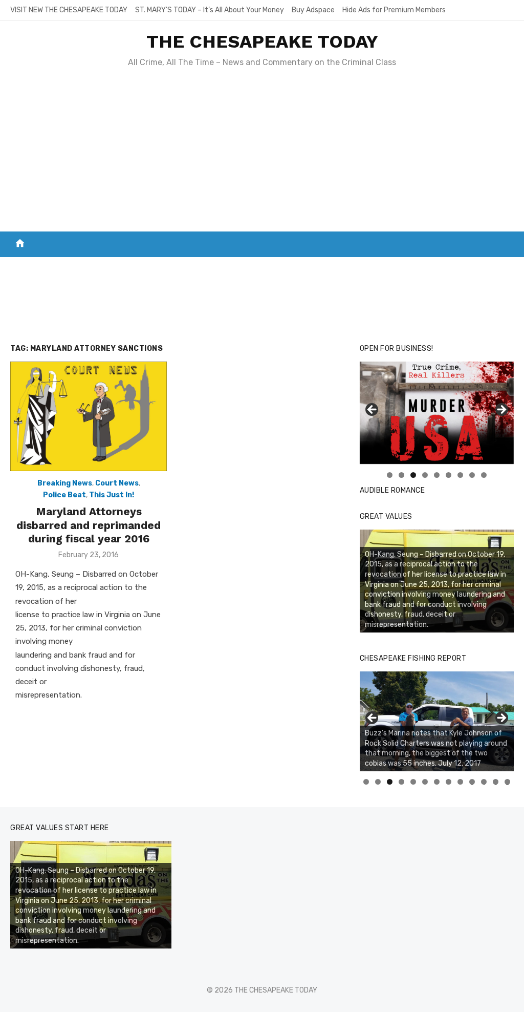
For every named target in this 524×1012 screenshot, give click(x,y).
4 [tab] (425, 475)
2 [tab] (401, 475)
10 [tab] (472, 782)
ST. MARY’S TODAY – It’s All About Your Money (209, 10)
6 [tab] (448, 475)
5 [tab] (437, 475)
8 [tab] (472, 475)
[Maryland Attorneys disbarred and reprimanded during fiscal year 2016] (88, 416)
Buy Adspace (313, 10)
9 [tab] (484, 475)
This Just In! (111, 495)
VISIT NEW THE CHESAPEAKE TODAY (68, 10)
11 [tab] (484, 782)
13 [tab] (507, 782)
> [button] (501, 410)
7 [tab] (460, 475)
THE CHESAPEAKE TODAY (262, 41)
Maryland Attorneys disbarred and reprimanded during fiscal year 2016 (88, 525)
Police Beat (64, 495)
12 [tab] (495, 782)
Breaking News (64, 483)
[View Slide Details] (437, 413)
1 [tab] (389, 475)
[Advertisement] (262, 154)
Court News (117, 483)
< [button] (372, 410)
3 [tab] (413, 475)
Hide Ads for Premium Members (394, 10)
